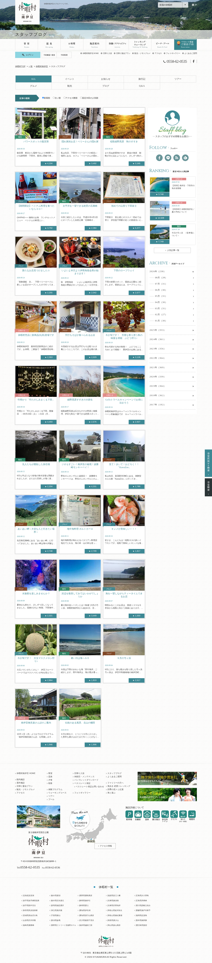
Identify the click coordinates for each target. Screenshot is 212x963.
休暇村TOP (20, 66)
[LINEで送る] (168, 157)
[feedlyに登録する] (185, 157)
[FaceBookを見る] (159, 157)
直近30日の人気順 (90, 98)
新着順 (47, 98)
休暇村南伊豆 (42, 66)
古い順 (58, 98)
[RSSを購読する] (176, 157)
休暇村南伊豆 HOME (91, 53)
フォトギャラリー (173, 53)
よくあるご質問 (190, 53)
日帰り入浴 (107, 53)
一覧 (31, 66)
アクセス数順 (71, 98)
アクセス (158, 53)
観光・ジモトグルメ (142, 53)
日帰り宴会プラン (123, 53)
